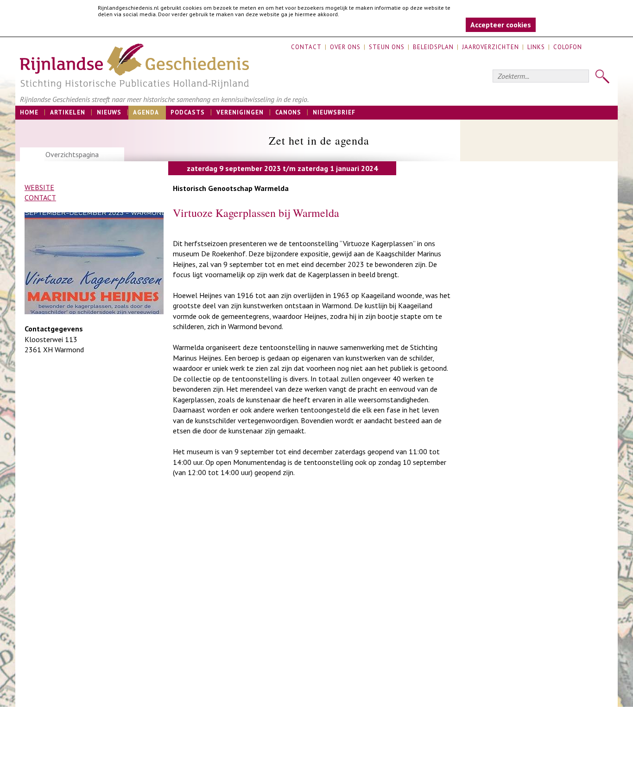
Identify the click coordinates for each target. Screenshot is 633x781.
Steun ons (387, 47)
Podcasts (188, 112)
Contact (306, 47)
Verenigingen (240, 112)
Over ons (345, 47)
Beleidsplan (433, 47)
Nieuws (109, 112)
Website (39, 187)
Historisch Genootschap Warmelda (231, 188)
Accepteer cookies (500, 24)
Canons (288, 112)
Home (29, 112)
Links (536, 47)
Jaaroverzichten (490, 47)
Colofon (567, 47)
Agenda (146, 112)
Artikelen (67, 112)
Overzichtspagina (72, 154)
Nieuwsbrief (334, 112)
